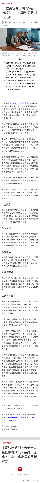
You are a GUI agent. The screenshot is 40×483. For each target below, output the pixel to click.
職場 (3, 3)
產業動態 (8, 443)
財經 (3, 443)
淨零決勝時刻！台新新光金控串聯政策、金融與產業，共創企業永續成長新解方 (19, 454)
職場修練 (9, 3)
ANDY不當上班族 (20, 103)
